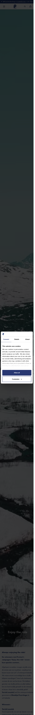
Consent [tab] (6, 339)
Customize (15, 379)
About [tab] (27, 339)
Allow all (17, 373)
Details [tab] (16, 339)
